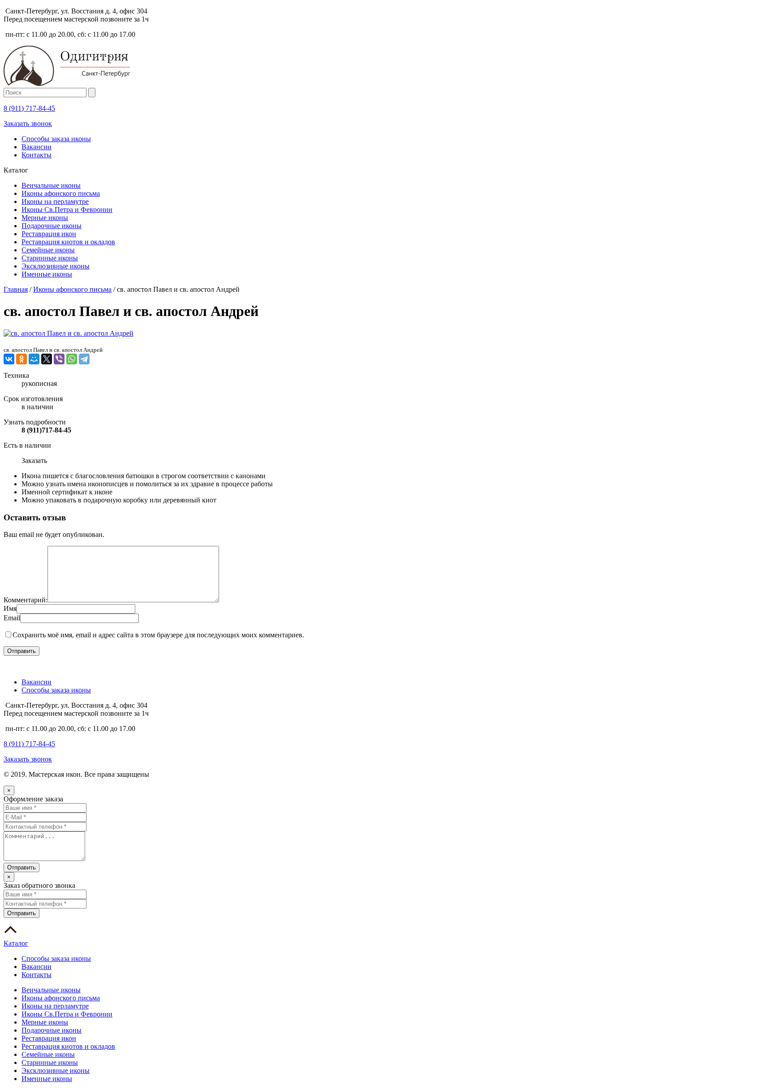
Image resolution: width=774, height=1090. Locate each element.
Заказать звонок (28, 123)
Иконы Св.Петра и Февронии (67, 209)
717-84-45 (29, 108)
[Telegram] (84, 359)
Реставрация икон (49, 234)
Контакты (37, 155)
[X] (46, 359)
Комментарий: (25, 600)
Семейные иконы (48, 250)
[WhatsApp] (71, 359)
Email (12, 618)
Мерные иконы (45, 217)
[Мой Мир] (34, 359)
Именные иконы (47, 274)
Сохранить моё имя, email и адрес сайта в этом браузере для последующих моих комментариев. (158, 635)
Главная (16, 289)
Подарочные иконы (52, 225)
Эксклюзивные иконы (56, 266)
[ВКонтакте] (9, 359)
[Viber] (59, 359)
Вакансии (37, 147)
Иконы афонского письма (61, 193)
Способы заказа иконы (56, 139)
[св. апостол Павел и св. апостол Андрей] (68, 333)
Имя (10, 608)
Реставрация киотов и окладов (68, 242)
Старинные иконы (50, 258)
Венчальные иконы (51, 185)
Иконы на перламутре (55, 201)
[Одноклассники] (21, 359)
